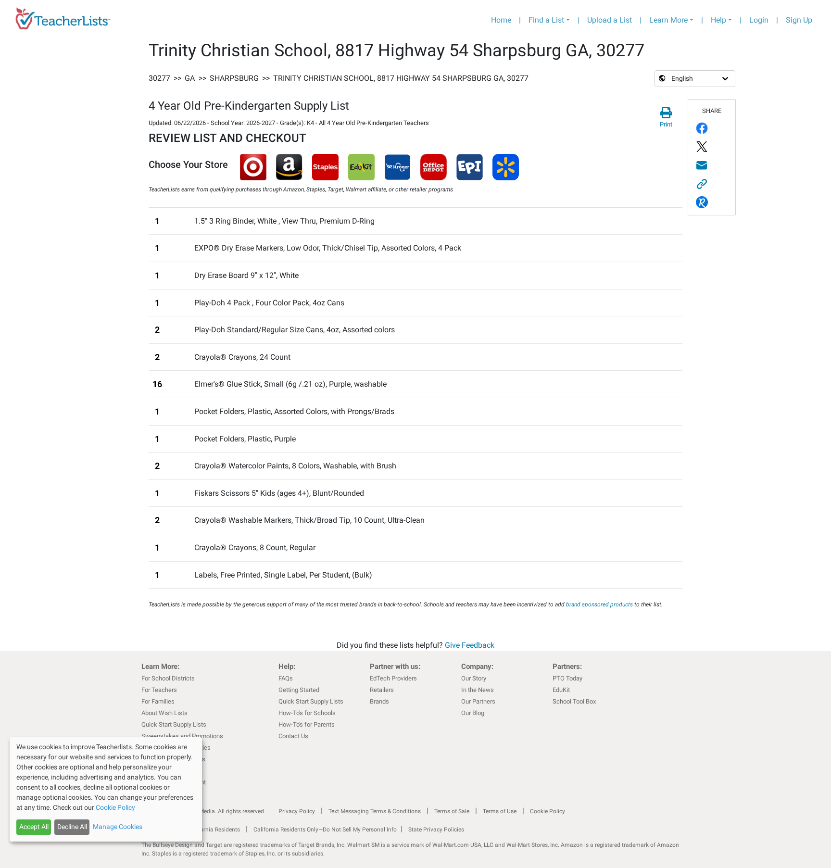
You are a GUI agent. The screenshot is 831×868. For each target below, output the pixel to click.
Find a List (546, 20)
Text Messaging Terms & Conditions (374, 811)
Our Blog (472, 713)
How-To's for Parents (306, 724)
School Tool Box (574, 701)
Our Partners (478, 701)
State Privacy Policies (436, 829)
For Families (158, 701)
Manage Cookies (117, 826)
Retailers (382, 689)
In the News (477, 689)
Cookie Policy (547, 811)
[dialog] (106, 789)
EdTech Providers (393, 678)
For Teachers (159, 689)
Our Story (473, 678)
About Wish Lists (164, 713)
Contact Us (293, 736)
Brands (379, 701)
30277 (159, 78)
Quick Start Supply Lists (173, 724)
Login (758, 20)
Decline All (72, 826)
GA (190, 78)
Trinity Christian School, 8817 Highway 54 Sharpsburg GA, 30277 (401, 78)
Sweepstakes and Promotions (182, 736)
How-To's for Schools (307, 713)
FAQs (285, 678)
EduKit (561, 689)
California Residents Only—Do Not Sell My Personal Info (325, 829)
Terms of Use (499, 811)
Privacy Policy (296, 811)
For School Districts (168, 678)
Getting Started (298, 689)
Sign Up (799, 20)
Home (501, 20)
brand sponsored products (599, 604)
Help (718, 20)
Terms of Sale (451, 811)
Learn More (668, 20)
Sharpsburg (234, 78)
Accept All (34, 826)
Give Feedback (469, 645)
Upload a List (609, 20)
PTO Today (567, 678)
